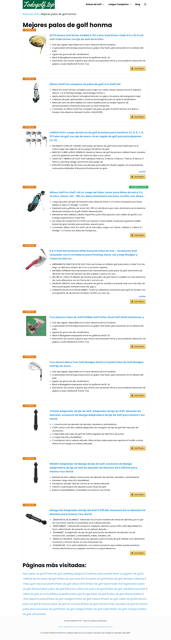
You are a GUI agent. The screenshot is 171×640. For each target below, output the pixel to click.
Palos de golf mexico (88, 599)
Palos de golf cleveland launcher (126, 588)
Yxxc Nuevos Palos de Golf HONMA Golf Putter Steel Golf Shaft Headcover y (97, 317)
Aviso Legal (63, 627)
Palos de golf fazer (98, 609)
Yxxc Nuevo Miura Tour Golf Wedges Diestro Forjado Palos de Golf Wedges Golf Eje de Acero (96, 364)
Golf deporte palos (34, 599)
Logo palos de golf (95, 594)
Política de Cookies (75, 627)
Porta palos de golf (93, 578)
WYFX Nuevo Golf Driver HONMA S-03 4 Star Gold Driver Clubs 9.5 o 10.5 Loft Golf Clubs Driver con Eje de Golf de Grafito (97, 37)
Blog (137, 4)
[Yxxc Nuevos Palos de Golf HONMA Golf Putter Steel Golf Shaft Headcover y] (36, 326)
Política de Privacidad (92, 627)
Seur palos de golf (33, 573)
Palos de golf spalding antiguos (65, 573)
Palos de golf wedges (61, 599)
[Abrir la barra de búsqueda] (145, 4)
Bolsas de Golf (94, 4)
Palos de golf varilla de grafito (120, 599)
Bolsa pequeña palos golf (67, 594)
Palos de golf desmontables (125, 594)
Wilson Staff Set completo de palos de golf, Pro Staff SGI (85, 84)
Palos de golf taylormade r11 (103, 583)
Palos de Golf (31, 14)
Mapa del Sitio (107, 627)
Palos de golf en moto (36, 594)
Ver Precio (139, 68)
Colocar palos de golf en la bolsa (60, 604)
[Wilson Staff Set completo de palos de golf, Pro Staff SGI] (36, 93)
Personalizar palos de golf (48, 588)
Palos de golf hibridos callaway (125, 578)
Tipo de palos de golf (122, 604)
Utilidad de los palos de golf (40, 578)
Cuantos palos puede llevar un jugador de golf (114, 573)
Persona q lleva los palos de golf (85, 588)
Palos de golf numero (95, 604)
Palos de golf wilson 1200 (70, 583)
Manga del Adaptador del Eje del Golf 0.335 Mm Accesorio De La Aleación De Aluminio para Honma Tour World (97, 512)
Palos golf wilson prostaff (38, 583)
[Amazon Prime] (141, 172)
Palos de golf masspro (124, 609)
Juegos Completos (118, 4)
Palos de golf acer (69, 578)
